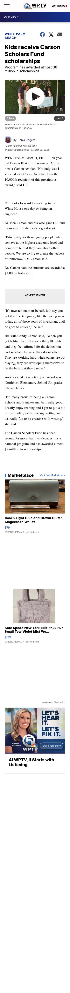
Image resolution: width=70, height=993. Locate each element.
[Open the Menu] (6, 6)
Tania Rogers (26, 140)
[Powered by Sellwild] (59, 702)
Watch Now (59, 6)
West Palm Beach (15, 36)
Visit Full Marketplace (52, 475)
